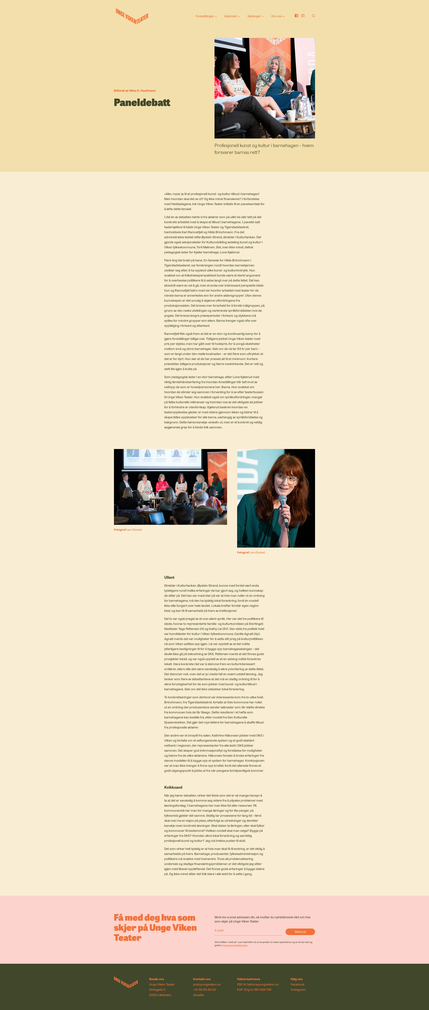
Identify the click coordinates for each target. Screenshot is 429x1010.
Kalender (230, 16)
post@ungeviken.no (207, 984)
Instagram (298, 989)
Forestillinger (205, 16)
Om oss (276, 16)
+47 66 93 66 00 (204, 989)
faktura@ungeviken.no (263, 984)
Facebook (297, 984)
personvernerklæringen (235, 945)
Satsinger (254, 16)
